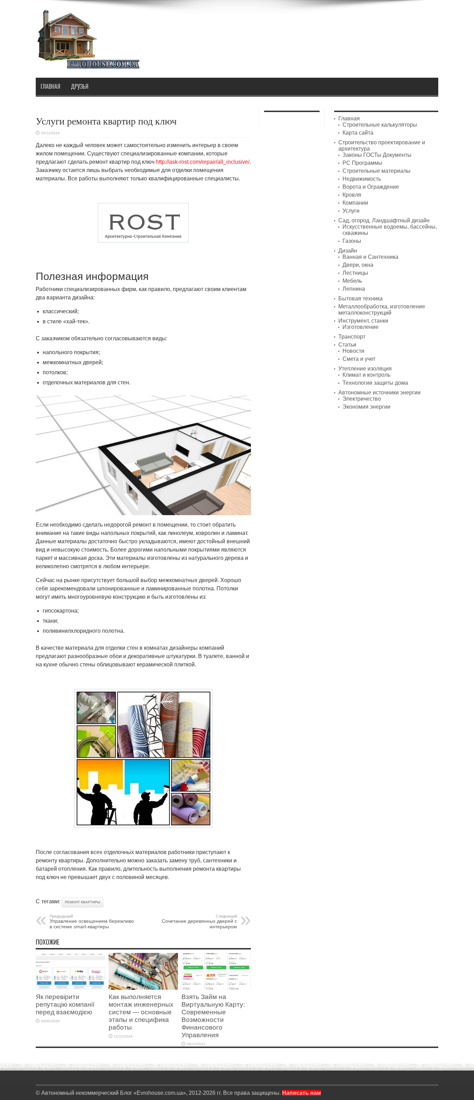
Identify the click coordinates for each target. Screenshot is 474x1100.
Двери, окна (357, 265)
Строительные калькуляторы (379, 125)
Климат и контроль (366, 375)
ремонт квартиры (82, 902)
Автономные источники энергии (379, 392)
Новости (353, 351)
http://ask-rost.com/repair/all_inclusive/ (202, 162)
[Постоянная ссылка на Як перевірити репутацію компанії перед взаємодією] (70, 988)
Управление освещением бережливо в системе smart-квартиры (92, 921)
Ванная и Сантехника (370, 257)
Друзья (79, 86)
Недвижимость (361, 179)
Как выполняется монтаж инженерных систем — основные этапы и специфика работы (141, 1012)
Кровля (351, 195)
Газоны (351, 241)
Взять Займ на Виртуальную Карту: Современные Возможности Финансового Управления (213, 1016)
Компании (355, 203)
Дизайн (347, 251)
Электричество (361, 399)
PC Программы (362, 163)
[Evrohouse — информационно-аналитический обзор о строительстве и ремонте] (88, 64)
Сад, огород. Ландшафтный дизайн (384, 220)
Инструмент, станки (363, 321)
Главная (50, 86)
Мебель (352, 281)
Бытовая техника (360, 298)
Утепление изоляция (365, 369)
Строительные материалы (376, 171)
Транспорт (351, 337)
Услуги (350, 211)
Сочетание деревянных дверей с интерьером (199, 921)
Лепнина (353, 289)
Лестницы (355, 273)
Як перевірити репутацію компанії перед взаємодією (65, 1004)
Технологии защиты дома (375, 383)
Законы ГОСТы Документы (377, 155)
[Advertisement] (312, 27)
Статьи (347, 345)
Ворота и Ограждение (370, 187)
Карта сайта (357, 133)
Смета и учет (358, 359)
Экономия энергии (366, 407)
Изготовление (360, 327)
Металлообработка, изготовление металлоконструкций (381, 310)
